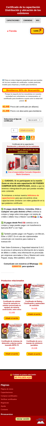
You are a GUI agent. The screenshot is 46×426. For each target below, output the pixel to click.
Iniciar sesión (23, 419)
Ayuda (3, 406)
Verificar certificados (9, 399)
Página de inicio (7, 389)
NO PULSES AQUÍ (23, 377)
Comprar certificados (9, 396)
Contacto (4, 409)
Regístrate (5, 403)
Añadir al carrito (27, 130)
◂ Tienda (12, 31)
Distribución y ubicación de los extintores (23, 146)
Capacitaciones (7, 392)
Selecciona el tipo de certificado (12, 120)
